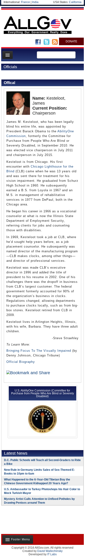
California (75, 2)
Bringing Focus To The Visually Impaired (38, 350)
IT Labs (52, 554)
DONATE (71, 41)
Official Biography (20, 362)
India (35, 2)
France (25, 2)
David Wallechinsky (50, 551)
